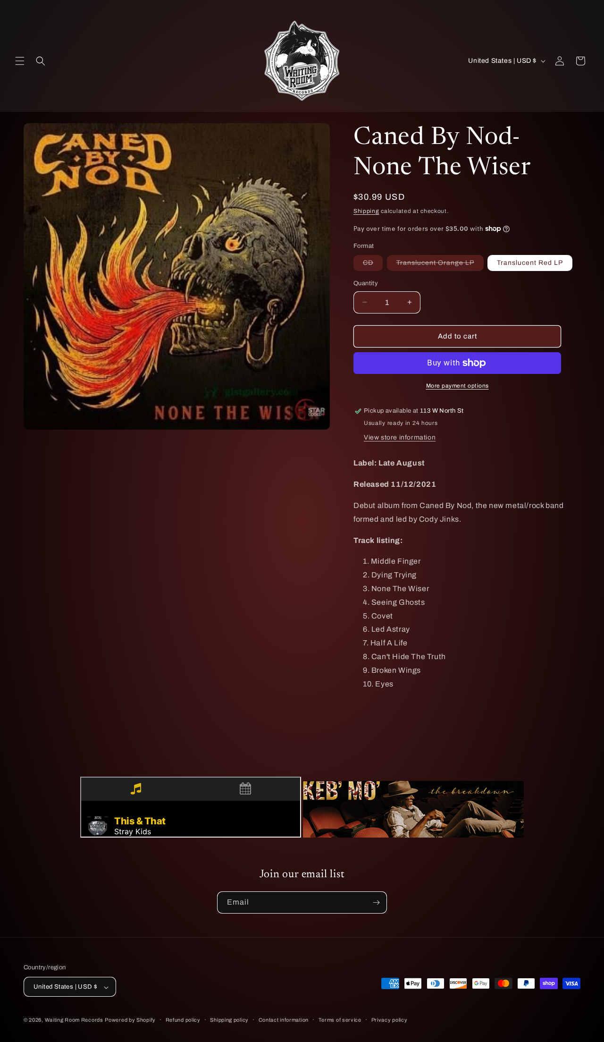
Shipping (366, 211)
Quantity (365, 283)
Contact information (284, 1020)
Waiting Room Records (74, 1020)
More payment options (457, 385)
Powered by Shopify (130, 1020)
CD (373, 265)
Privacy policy (389, 1020)
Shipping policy (229, 1020)
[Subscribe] (376, 902)
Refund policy (183, 1020)
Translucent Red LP (530, 262)
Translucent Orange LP (440, 265)
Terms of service (340, 1020)
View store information (400, 437)
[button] (19, 61)
